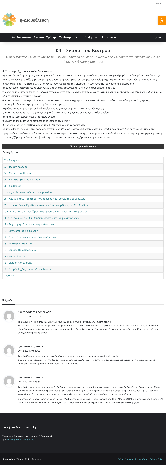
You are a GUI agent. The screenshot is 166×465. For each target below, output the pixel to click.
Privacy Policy (157, 459)
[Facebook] (4, 446)
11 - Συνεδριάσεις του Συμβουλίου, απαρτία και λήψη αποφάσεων (42, 218)
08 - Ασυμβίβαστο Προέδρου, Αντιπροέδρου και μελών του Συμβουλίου (44, 198)
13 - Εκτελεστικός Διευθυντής (21, 230)
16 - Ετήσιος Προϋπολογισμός (21, 249)
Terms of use (141, 459)
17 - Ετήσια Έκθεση (15, 256)
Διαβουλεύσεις (22, 37)
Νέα (96, 37)
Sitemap (129, 459)
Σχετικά (39, 37)
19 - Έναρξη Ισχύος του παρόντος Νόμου (27, 269)
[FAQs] (16, 446)
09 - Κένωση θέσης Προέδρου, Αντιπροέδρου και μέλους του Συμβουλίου (46, 205)
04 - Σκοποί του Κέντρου (18, 173)
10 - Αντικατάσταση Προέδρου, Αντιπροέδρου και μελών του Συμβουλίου (46, 211)
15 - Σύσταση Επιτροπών (18, 243)
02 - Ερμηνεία (12, 160)
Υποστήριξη (84, 37)
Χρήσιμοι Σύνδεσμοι (59, 37)
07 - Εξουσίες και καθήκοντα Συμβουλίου (28, 192)
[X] (8, 446)
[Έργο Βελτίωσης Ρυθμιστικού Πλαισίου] (25, 19)
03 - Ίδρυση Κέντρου (16, 166)
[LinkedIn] (12, 446)
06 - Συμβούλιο (12, 185)
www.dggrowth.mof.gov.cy (20, 439)
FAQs (120, 459)
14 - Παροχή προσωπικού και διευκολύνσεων (30, 237)
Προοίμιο (9, 275)
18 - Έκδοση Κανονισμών (18, 262)
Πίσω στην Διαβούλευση (83, 146)
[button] (162, 20)
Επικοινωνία (110, 37)
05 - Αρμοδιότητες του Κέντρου (22, 179)
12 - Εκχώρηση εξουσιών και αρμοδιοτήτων (29, 224)
